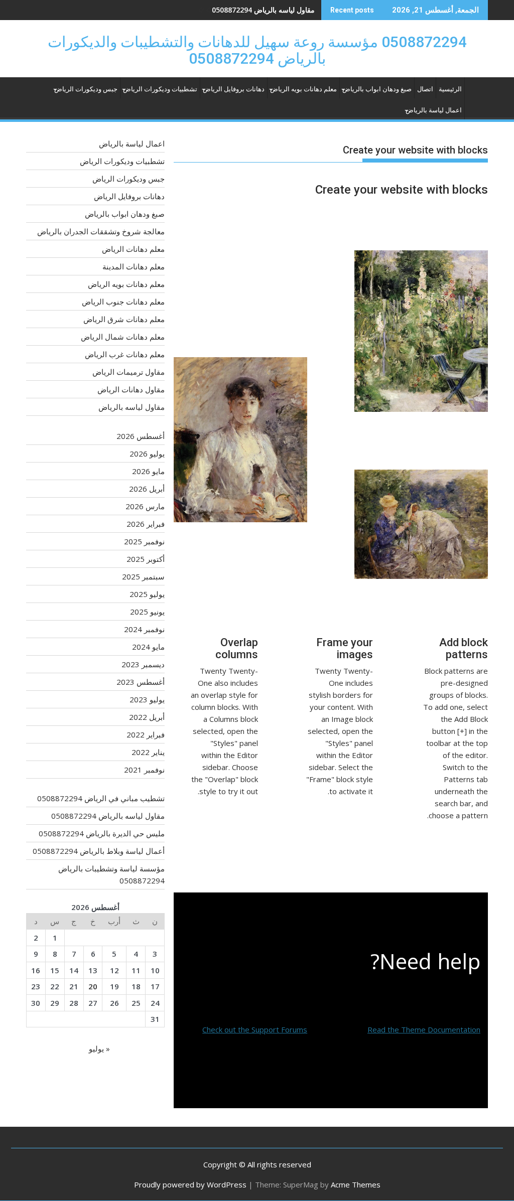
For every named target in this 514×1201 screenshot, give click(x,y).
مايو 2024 (148, 647)
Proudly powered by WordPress (190, 1184)
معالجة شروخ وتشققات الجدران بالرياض (101, 231)
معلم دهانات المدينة (133, 266)
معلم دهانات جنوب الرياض (123, 301)
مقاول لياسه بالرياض (131, 407)
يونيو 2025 (147, 612)
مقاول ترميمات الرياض (128, 372)
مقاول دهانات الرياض (131, 389)
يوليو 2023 (147, 699)
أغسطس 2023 (140, 682)
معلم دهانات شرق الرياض (124, 319)
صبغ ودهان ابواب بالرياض (377, 89)
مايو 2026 (148, 471)
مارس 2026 (145, 506)
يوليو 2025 (147, 594)
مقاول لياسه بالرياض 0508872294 (108, 816)
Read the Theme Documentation (423, 1029)
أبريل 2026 (147, 489)
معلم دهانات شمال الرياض (123, 337)
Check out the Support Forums (254, 1029)
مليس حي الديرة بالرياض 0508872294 (257, 10)
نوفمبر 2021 (144, 770)
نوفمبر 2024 (144, 629)
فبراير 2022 (145, 734)
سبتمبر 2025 (143, 576)
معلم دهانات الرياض (133, 249)
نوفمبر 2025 (144, 541)
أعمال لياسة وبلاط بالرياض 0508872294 (99, 851)
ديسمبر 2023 (143, 664)
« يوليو (99, 1048)
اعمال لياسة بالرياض (434, 110)
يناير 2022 (148, 752)
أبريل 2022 (147, 717)
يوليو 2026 (147, 453)
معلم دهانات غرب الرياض (125, 354)
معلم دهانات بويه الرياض (303, 89)
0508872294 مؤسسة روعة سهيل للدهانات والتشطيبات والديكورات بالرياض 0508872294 (257, 50)
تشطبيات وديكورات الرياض (160, 89)
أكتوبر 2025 (145, 559)
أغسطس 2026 (140, 436)
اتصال (425, 89)
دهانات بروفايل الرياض (234, 89)
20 (92, 986)
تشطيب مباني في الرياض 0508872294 (101, 798)
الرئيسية (450, 89)
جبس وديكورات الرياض (85, 89)
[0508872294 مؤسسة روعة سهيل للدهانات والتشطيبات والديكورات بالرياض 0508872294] (478, 91)
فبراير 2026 (145, 524)
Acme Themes (355, 1184)
